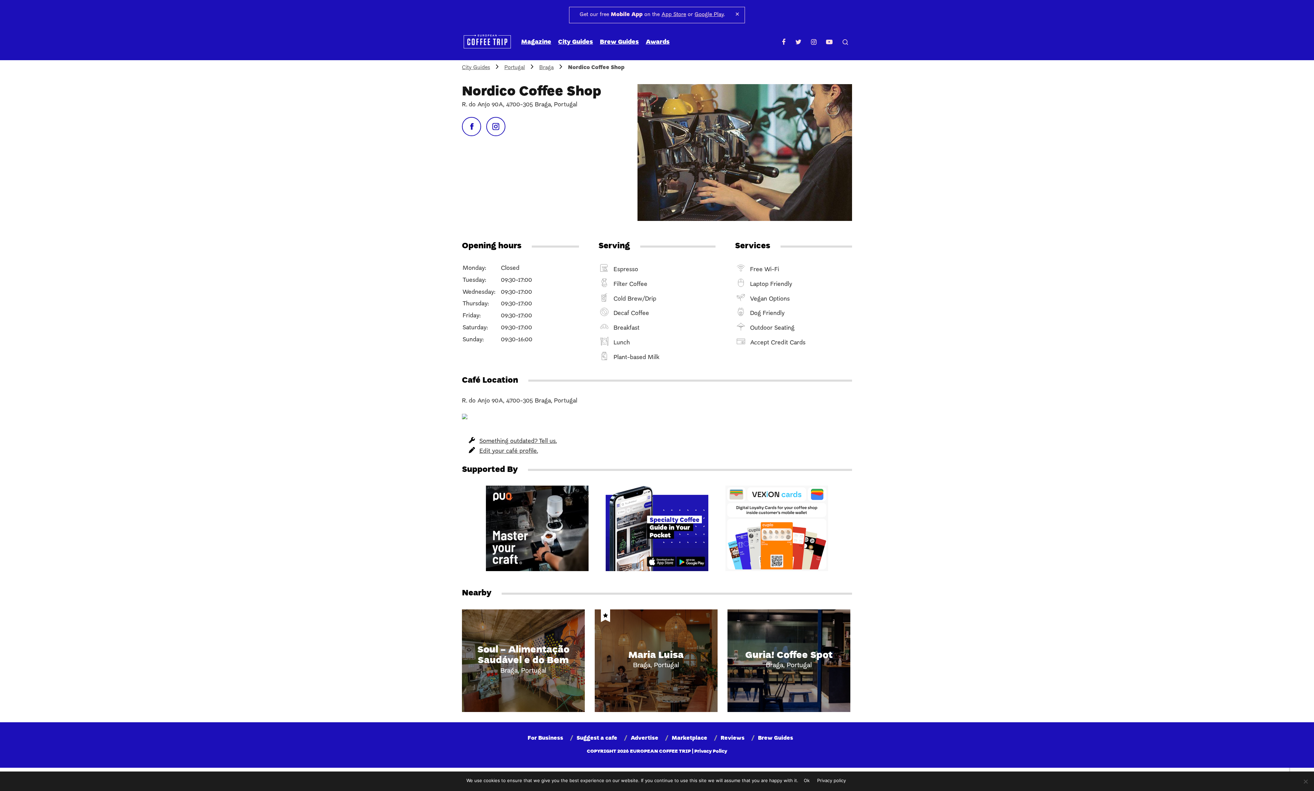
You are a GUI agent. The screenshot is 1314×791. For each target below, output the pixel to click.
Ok (807, 780)
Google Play (709, 14)
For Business (545, 738)
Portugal (514, 67)
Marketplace (689, 738)
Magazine (536, 42)
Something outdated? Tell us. (518, 441)
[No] (1305, 781)
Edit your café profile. (508, 451)
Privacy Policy (710, 751)
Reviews (733, 738)
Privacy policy (831, 780)
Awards (658, 42)
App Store (673, 14)
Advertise (644, 738)
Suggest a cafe (597, 738)
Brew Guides (619, 42)
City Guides (575, 42)
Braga (546, 67)
